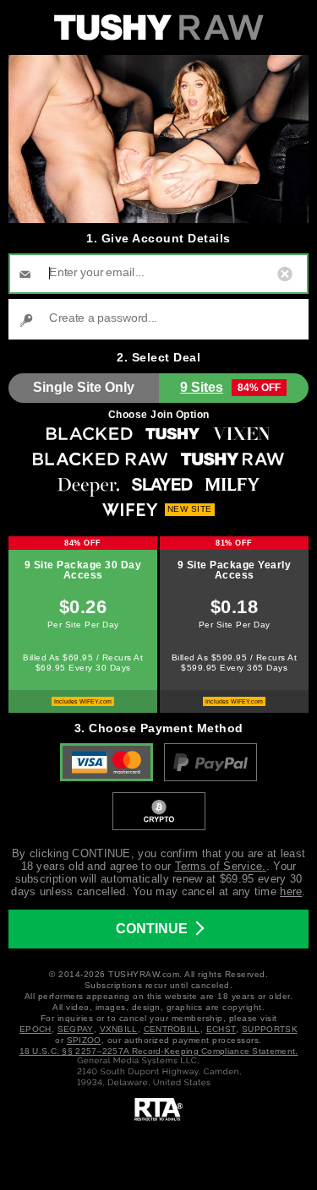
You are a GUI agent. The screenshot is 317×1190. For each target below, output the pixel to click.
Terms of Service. (220, 866)
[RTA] (159, 1109)
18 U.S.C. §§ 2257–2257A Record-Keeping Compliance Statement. (158, 1051)
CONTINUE (152, 928)
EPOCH (35, 1029)
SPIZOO (84, 1040)
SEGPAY (75, 1029)
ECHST (221, 1029)
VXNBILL (119, 1029)
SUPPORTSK (270, 1029)
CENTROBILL (172, 1029)
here (291, 891)
